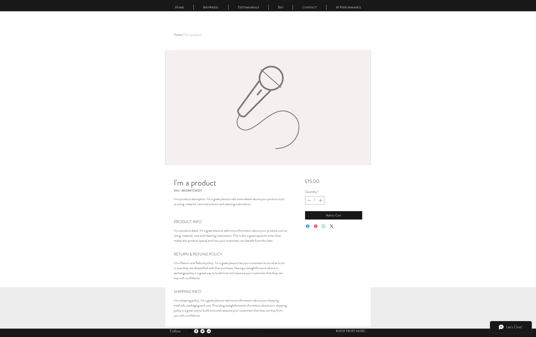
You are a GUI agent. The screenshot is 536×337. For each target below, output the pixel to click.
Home (178, 34)
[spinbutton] (315, 200)
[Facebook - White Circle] (196, 331)
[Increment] (321, 200)
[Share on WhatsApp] (323, 226)
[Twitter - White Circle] (202, 331)
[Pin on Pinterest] (315, 226)
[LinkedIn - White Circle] (209, 331)
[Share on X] (331, 226)
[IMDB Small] (190, 331)
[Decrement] (309, 200)
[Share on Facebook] (307, 226)
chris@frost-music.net (265, 330)
